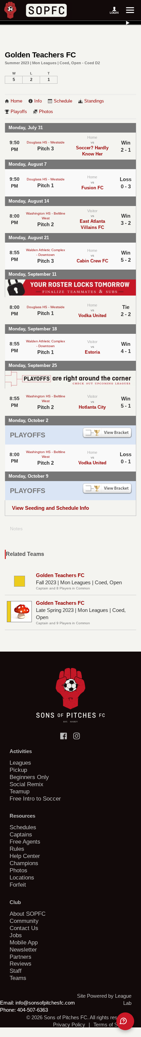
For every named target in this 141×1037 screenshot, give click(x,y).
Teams (18, 978)
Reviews (20, 963)
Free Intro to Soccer (35, 798)
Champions (24, 863)
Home (16, 101)
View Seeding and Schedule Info (50, 508)
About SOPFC (28, 914)
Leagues (20, 763)
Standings (94, 101)
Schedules (23, 827)
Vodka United (92, 315)
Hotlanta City (92, 407)
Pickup (18, 770)
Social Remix (26, 784)
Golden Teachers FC (60, 575)
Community (24, 921)
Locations (22, 877)
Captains (21, 834)
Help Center (25, 856)
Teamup (19, 791)
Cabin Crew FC (92, 260)
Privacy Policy (69, 1024)
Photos (46, 111)
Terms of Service (112, 1024)
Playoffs (19, 111)
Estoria (92, 352)
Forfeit (18, 885)
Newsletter (23, 949)
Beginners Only (29, 777)
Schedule (63, 101)
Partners (20, 957)
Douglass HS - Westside (46, 142)
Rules (17, 849)
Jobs (16, 935)
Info (38, 101)
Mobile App (24, 942)
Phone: (8, 1010)
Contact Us (24, 928)
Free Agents (25, 841)
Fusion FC (92, 187)
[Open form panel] (125, 1021)
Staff (16, 971)
